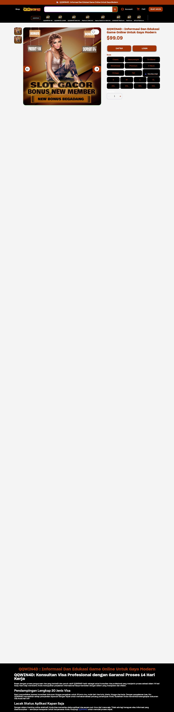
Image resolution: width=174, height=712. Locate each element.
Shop (18, 9)
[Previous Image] (27, 69)
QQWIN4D (82, 709)
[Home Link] (32, 9)
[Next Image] (97, 69)
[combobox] (78, 9)
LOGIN (144, 48)
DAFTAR (119, 48)
